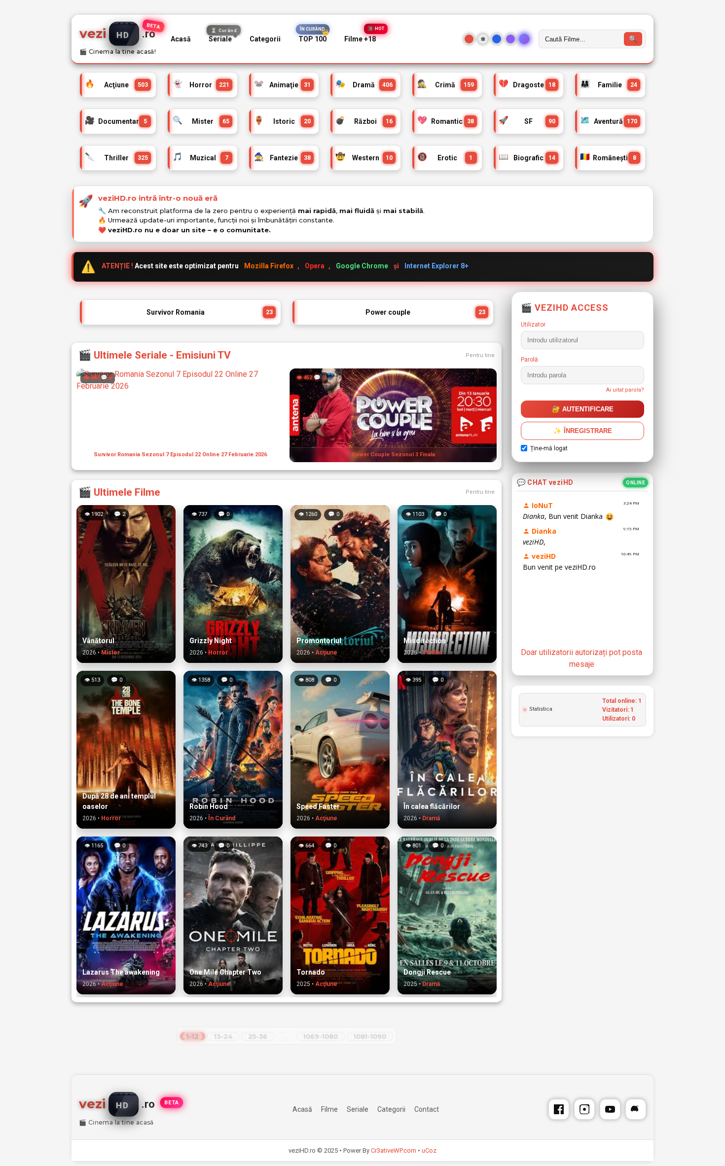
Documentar (116, 121)
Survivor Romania (209, 312)
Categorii (265, 39)
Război (363, 121)
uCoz (429, 1150)
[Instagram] (584, 1109)
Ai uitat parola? (625, 390)
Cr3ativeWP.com (393, 1150)
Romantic (445, 121)
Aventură (608, 121)
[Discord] (635, 1109)
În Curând (221, 818)
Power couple (425, 312)
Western (363, 157)
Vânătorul (98, 641)
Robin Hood (208, 806)
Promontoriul (318, 641)
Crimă (445, 84)
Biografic (527, 157)
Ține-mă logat (549, 448)
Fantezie (282, 157)
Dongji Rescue (427, 972)
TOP (312, 39)
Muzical (200, 157)
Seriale (223, 37)
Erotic (445, 157)
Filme (329, 1109)
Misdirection (424, 641)
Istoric (282, 121)
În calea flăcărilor (431, 806)
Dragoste (527, 84)
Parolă (529, 359)
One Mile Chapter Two (225, 972)
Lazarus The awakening (121, 972)
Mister (201, 121)
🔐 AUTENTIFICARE (583, 409)
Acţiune (116, 84)
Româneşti (608, 157)
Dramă (363, 84)
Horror (201, 84)
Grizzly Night (210, 641)
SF (527, 121)
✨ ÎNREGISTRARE (582, 431)
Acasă (181, 39)
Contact (426, 1109)
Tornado (310, 972)
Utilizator (533, 324)
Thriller (116, 157)
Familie (608, 84)
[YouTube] (610, 1109)
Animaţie (282, 84)
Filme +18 (360, 39)
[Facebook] (558, 1109)
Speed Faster (318, 806)
